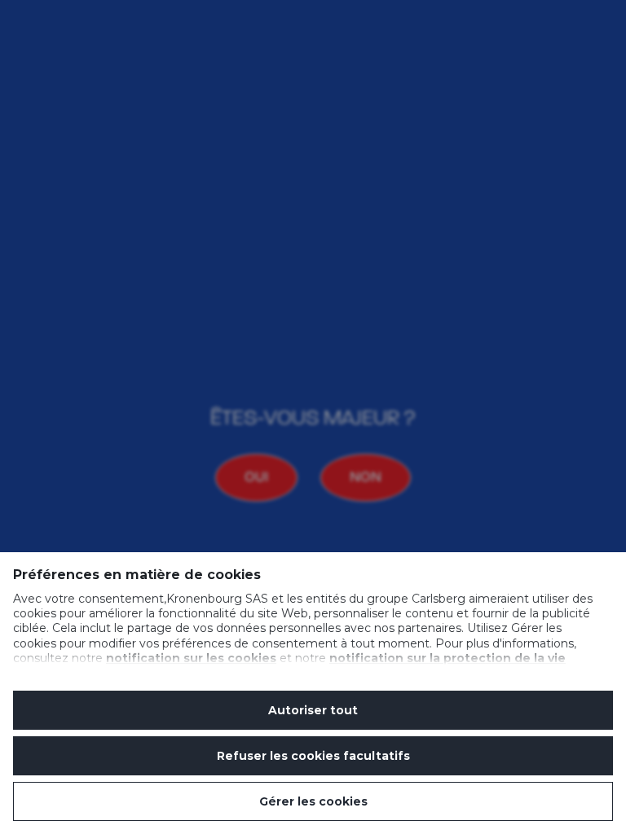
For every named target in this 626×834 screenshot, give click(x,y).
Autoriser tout (313, 710)
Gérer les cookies (313, 801)
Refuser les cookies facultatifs (313, 755)
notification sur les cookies (191, 658)
